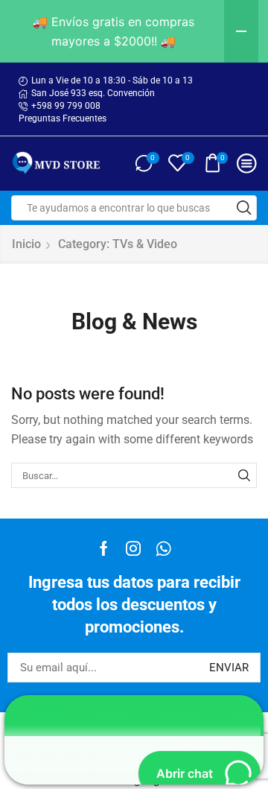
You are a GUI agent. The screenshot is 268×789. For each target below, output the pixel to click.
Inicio (26, 244)
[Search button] (244, 208)
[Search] (244, 475)
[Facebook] (104, 548)
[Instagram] (133, 548)
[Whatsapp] (163, 548)
